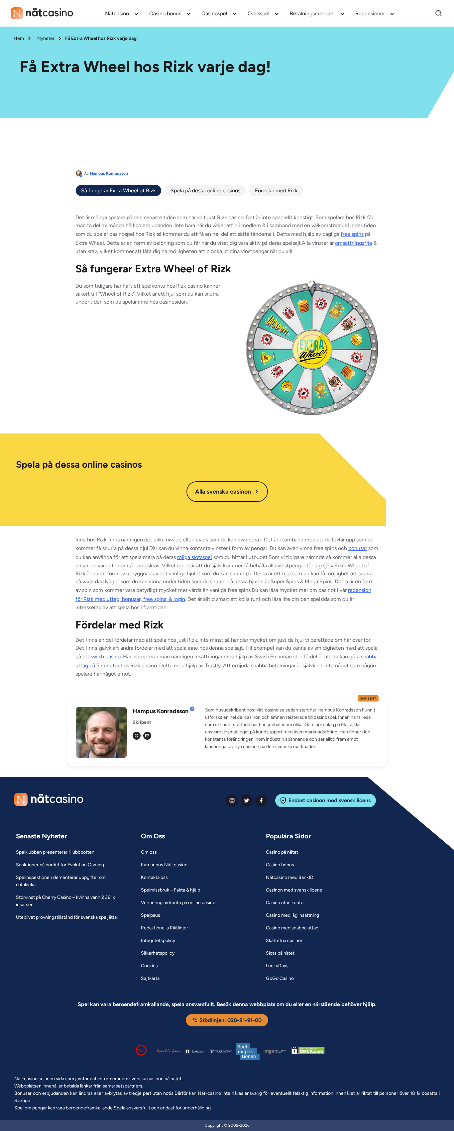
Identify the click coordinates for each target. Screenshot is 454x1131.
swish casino (106, 656)
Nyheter (46, 38)
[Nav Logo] (42, 13)
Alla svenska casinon (223, 491)
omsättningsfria (353, 243)
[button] (292, 728)
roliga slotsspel (194, 557)
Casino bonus (165, 13)
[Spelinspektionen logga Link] (248, 1051)
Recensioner (370, 13)
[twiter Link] (247, 800)
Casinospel (214, 13)
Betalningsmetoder (312, 13)
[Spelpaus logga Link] (194, 1051)
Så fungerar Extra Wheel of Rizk (118, 190)
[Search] (434, 13)
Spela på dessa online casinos (205, 190)
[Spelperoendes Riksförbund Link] (221, 1051)
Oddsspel (259, 13)
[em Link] (147, 736)
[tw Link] (137, 736)
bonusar (357, 548)
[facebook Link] (261, 800)
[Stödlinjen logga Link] (168, 1051)
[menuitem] (122, 13)
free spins (352, 234)
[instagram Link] (232, 800)
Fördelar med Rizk (276, 190)
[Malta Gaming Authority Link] (274, 1051)
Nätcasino (117, 13)
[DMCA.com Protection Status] (308, 1052)
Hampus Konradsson (109, 173)
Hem (19, 38)
